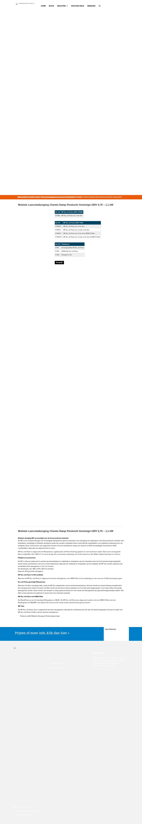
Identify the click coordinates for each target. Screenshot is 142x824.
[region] (116, 635)
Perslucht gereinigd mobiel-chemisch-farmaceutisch (98, 197)
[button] (100, 6)
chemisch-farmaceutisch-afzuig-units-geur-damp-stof (50, 197)
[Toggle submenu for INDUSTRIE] (67, 6)
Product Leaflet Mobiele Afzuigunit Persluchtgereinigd (39, 616)
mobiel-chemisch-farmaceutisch (74, 197)
